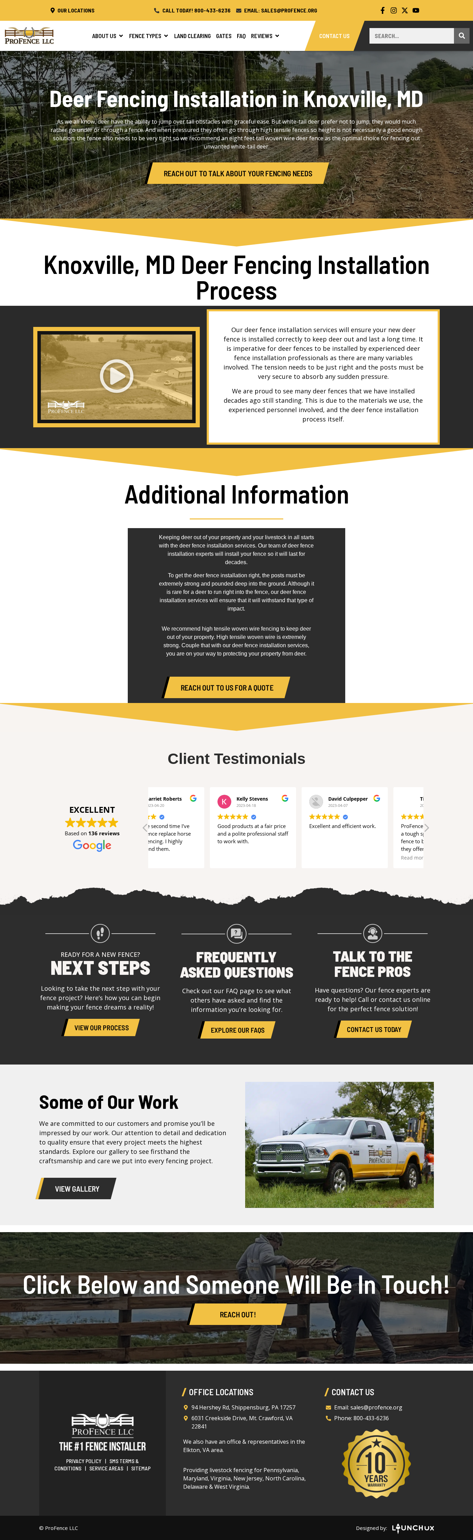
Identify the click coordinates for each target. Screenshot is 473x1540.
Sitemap (141, 1468)
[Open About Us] (121, 36)
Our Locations (75, 10)
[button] (116, 377)
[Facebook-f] (382, 10)
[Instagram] (393, 10)
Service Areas (106, 1468)
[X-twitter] (404, 10)
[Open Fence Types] (166, 36)
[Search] (462, 36)
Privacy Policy (83, 1461)
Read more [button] (354, 858)
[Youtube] (415, 10)
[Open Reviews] (277, 36)
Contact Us (335, 35)
